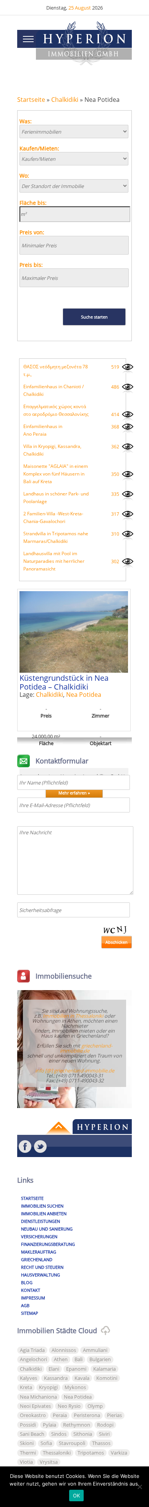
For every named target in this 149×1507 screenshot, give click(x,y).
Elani (54, 1368)
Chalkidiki (64, 99)
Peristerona (87, 1415)
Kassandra (56, 1378)
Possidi (28, 1424)
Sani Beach (32, 1433)
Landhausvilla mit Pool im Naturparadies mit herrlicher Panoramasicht (53, 561)
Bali (78, 1359)
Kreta (26, 1387)
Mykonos (75, 1387)
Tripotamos (91, 1452)
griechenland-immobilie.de (86, 1048)
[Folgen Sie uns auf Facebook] (24, 1146)
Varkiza (119, 1452)
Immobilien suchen (42, 1206)
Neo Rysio (69, 1405)
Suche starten (94, 317)
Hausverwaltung (40, 1275)
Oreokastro (33, 1415)
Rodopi (105, 1424)
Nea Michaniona (38, 1396)
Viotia (26, 1461)
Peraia (60, 1415)
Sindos (58, 1433)
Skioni (27, 1443)
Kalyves (28, 1378)
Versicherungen (39, 1236)
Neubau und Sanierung (47, 1229)
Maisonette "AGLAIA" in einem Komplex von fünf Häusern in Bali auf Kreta (55, 474)
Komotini (106, 1378)
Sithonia (82, 1433)
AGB (25, 1305)
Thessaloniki (57, 1452)
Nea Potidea (83, 694)
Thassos (101, 1443)
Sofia (46, 1443)
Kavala (81, 1378)
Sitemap (29, 1313)
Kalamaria (104, 1368)
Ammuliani (95, 1350)
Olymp (95, 1405)
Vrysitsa (49, 1461)
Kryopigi (48, 1387)
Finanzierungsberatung (48, 1244)
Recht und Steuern (42, 1267)
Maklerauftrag (38, 1252)
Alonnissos (64, 1350)
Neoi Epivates (35, 1405)
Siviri (104, 1433)
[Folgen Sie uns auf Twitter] (40, 1146)
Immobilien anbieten (43, 1213)
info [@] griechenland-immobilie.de (74, 1070)
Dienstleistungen (40, 1221)
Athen (61, 1359)
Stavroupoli (72, 1443)
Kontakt (30, 1290)
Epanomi (76, 1368)
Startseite (31, 99)
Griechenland (36, 1259)
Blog (26, 1282)
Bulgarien (100, 1359)
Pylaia (49, 1424)
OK (76, 1495)
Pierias (114, 1415)
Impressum (33, 1298)
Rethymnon (76, 1424)
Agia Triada (32, 1350)
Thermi (28, 1452)
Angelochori (33, 1359)
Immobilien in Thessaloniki (73, 1015)
